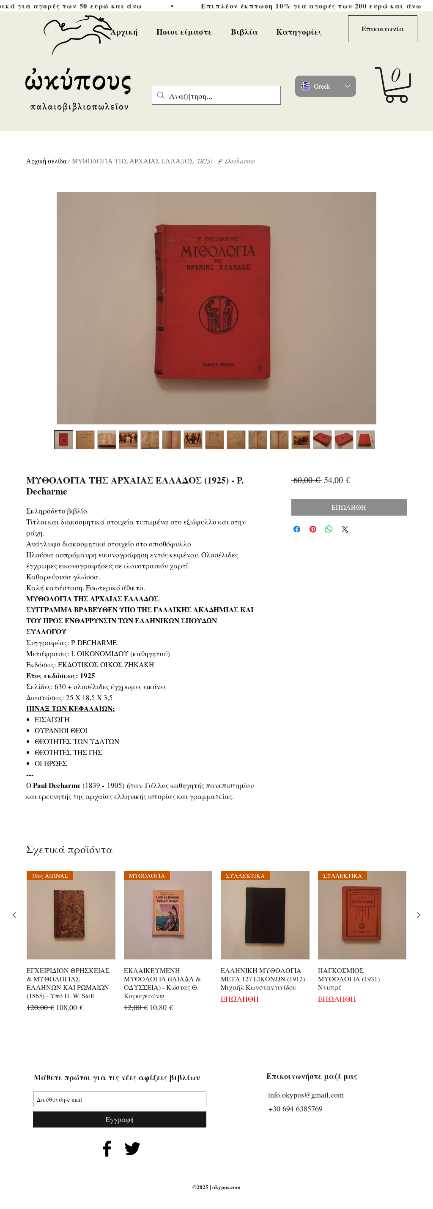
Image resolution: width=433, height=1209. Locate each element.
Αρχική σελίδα (46, 161)
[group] (216, 942)
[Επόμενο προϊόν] (419, 915)
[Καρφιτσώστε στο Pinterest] (313, 529)
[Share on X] (345, 529)
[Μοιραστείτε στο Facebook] (297, 529)
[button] (396, 85)
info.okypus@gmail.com (306, 1094)
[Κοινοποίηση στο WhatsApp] (329, 529)
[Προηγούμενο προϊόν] (14, 915)
